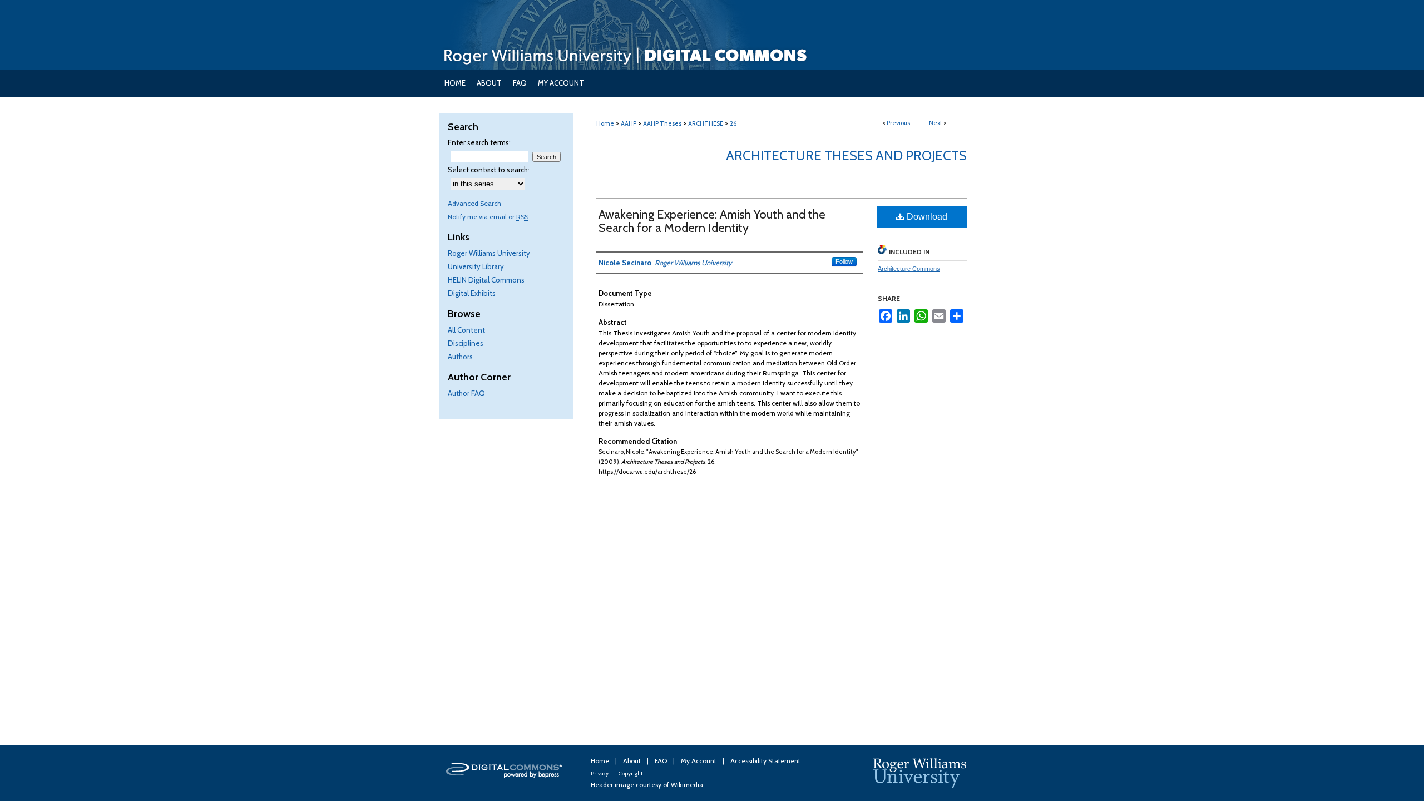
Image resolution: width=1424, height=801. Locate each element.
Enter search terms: (479, 142)
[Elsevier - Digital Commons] (506, 773)
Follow (844, 261)
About (632, 760)
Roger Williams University (489, 253)
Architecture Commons (909, 268)
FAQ (662, 760)
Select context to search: (489, 169)
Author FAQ (466, 393)
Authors (460, 356)
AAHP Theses (662, 123)
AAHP (628, 123)
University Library (476, 266)
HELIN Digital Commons (486, 279)
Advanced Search (474, 203)
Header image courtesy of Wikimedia (647, 784)
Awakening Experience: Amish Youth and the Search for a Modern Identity (712, 221)
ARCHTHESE (705, 123)
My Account (699, 760)
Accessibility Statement (765, 760)
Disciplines (465, 343)
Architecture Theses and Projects (846, 155)
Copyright (630, 773)
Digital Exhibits (472, 293)
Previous (898, 123)
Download (925, 216)
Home (605, 123)
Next (935, 123)
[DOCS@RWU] (712, 35)
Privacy (600, 773)
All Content (466, 329)
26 (733, 123)
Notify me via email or (488, 216)
